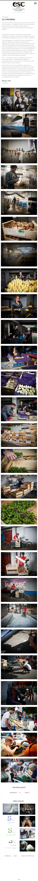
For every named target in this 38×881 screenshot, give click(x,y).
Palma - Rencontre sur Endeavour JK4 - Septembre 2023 (7, 809)
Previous (8, 856)
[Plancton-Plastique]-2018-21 (7, 834)
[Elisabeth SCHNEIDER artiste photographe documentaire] (19, 7)
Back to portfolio (28, 856)
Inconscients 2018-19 (7, 846)
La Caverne (25, 809)
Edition (24, 834)
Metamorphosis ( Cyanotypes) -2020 (7, 821)
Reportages (5, 83)
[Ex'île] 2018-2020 (24, 821)
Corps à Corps (24, 846)
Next (15, 856)
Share (26, 792)
